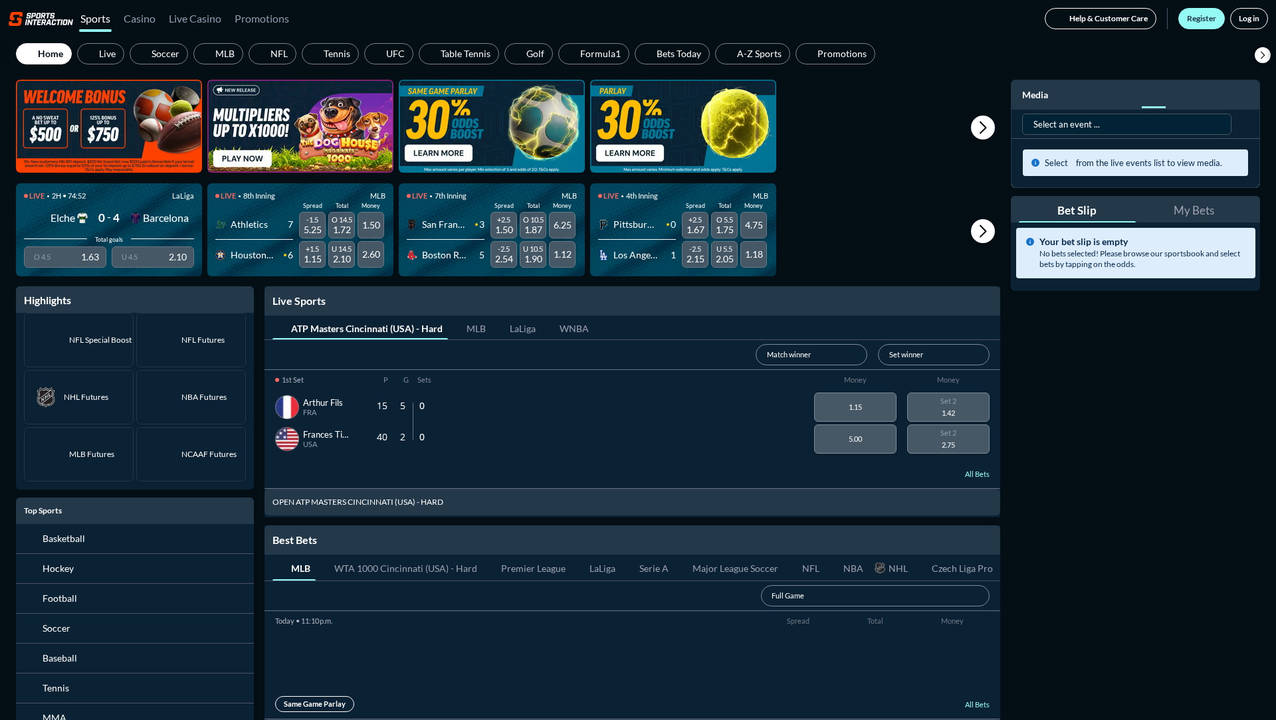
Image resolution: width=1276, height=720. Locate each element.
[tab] (360, 327)
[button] (1263, 55)
